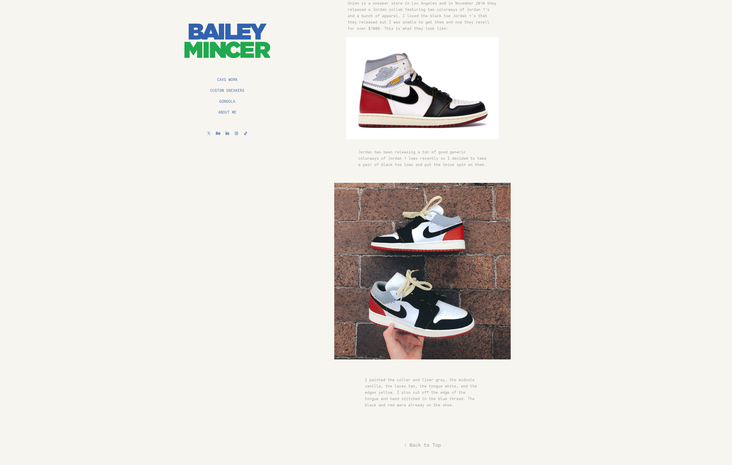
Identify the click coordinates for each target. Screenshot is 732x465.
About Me (227, 112)
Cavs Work (227, 79)
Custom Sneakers (227, 90)
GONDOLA (227, 101)
